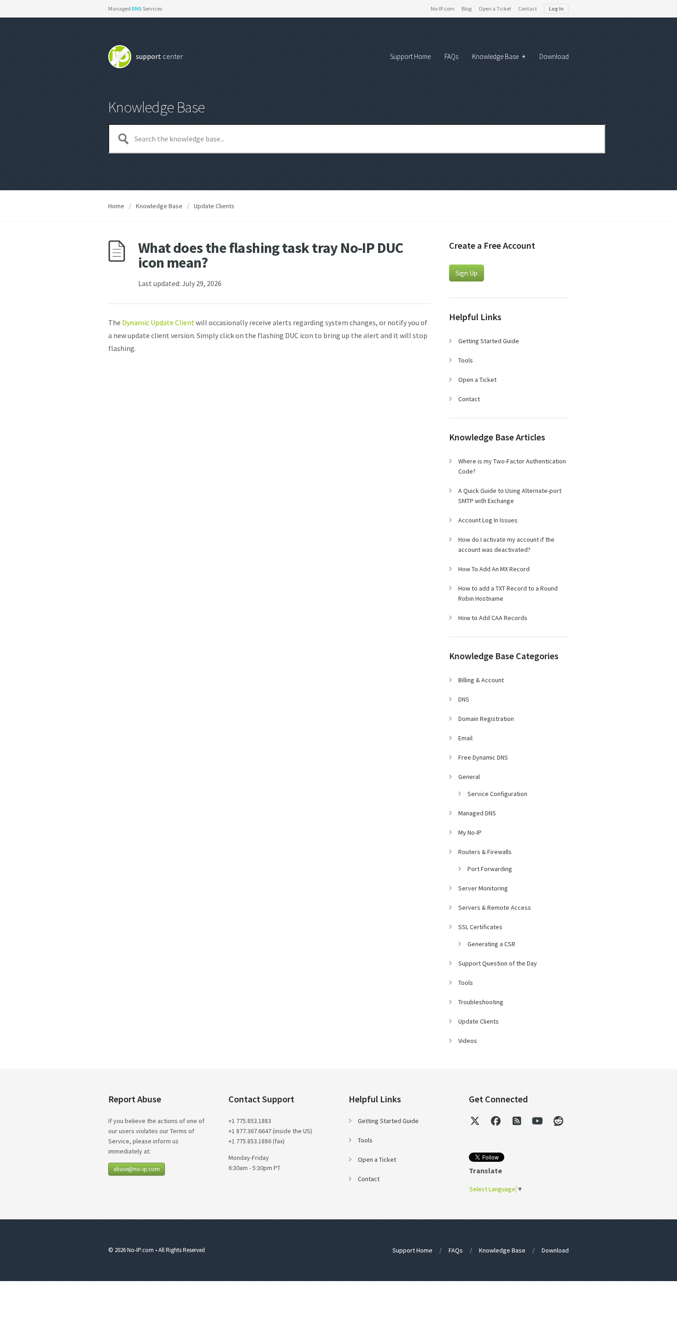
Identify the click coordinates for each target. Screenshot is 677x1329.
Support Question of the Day (497, 963)
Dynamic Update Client (158, 322)
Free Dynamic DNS (483, 757)
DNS (463, 699)
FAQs (451, 57)
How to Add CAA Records (492, 618)
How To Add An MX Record (494, 569)
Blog (466, 8)
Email (465, 738)
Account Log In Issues (488, 520)
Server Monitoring (483, 888)
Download (554, 57)
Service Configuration (497, 794)
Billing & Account (481, 680)
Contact (527, 8)
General (469, 777)
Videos (467, 1040)
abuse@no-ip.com (136, 1169)
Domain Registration (486, 718)
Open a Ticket (495, 8)
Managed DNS (477, 813)
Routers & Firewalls (485, 852)
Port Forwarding (489, 869)
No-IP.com (443, 8)
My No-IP (470, 832)
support (159, 56)
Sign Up (466, 273)
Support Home (410, 57)
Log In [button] (556, 8)
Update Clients (214, 206)
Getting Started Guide (488, 341)
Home (116, 206)
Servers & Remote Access (494, 907)
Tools (465, 360)
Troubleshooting (480, 1002)
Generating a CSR (491, 944)
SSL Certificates (480, 927)
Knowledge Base (498, 57)
